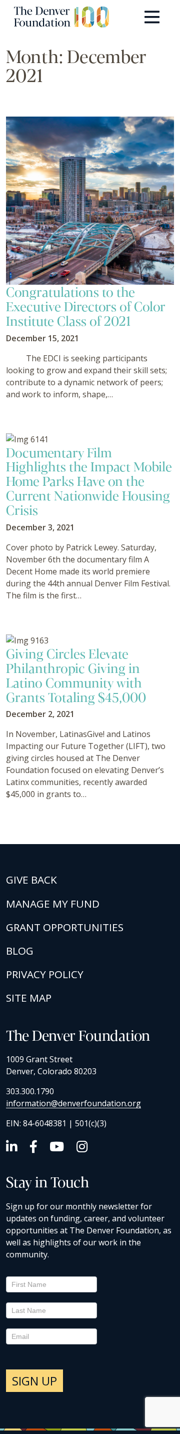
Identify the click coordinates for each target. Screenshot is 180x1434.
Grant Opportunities (65, 927)
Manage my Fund (53, 904)
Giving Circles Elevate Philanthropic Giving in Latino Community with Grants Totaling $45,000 (76, 675)
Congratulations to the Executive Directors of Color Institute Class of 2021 (86, 306)
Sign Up (34, 1380)
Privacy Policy (45, 974)
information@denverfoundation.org (73, 1103)
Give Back (31, 880)
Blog (20, 951)
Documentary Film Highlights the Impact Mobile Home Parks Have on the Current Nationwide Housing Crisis (89, 481)
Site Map (29, 998)
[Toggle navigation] (152, 17)
